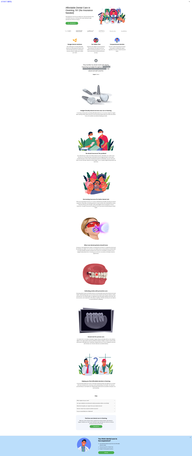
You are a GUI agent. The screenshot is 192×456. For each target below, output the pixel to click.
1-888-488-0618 (73, 23)
